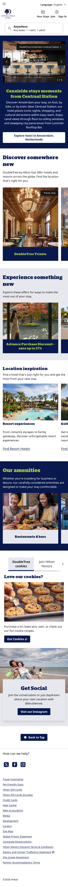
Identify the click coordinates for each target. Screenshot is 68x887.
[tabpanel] (34, 606)
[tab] (21, 564)
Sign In (62, 16)
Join (53, 16)
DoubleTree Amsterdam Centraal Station (39, 46)
